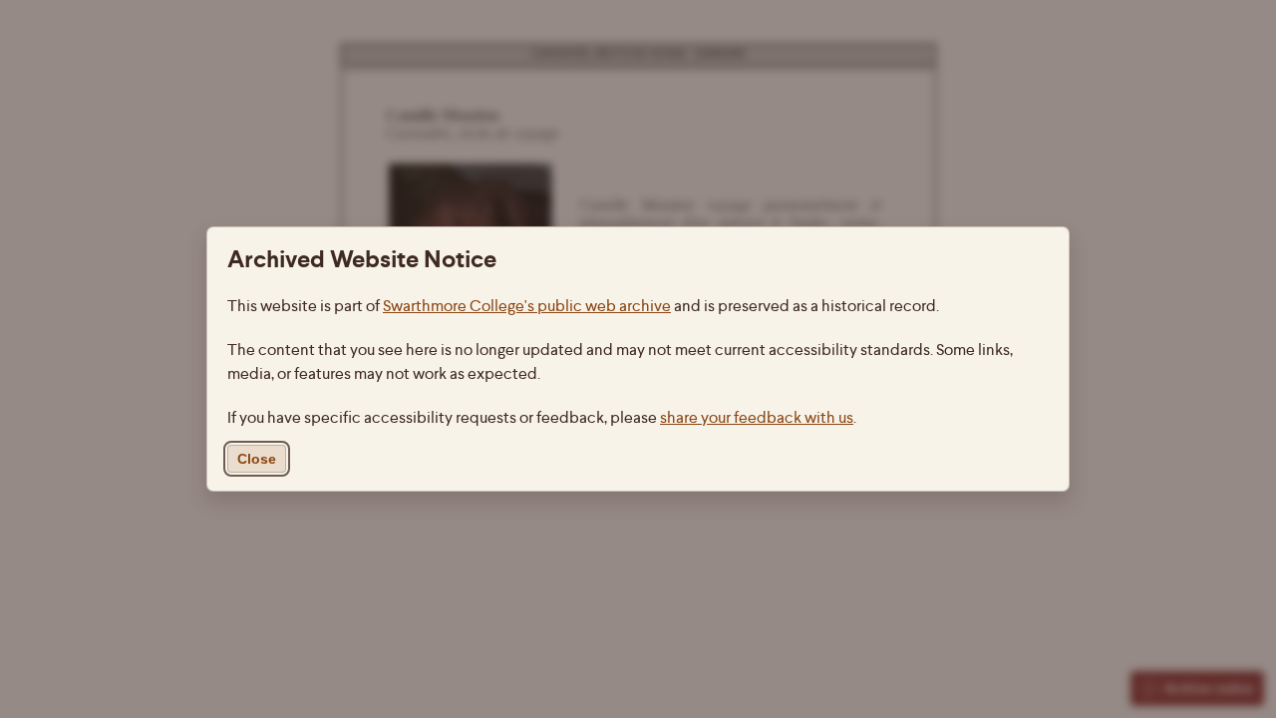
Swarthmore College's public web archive (527, 305)
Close (256, 459)
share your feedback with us (756, 417)
